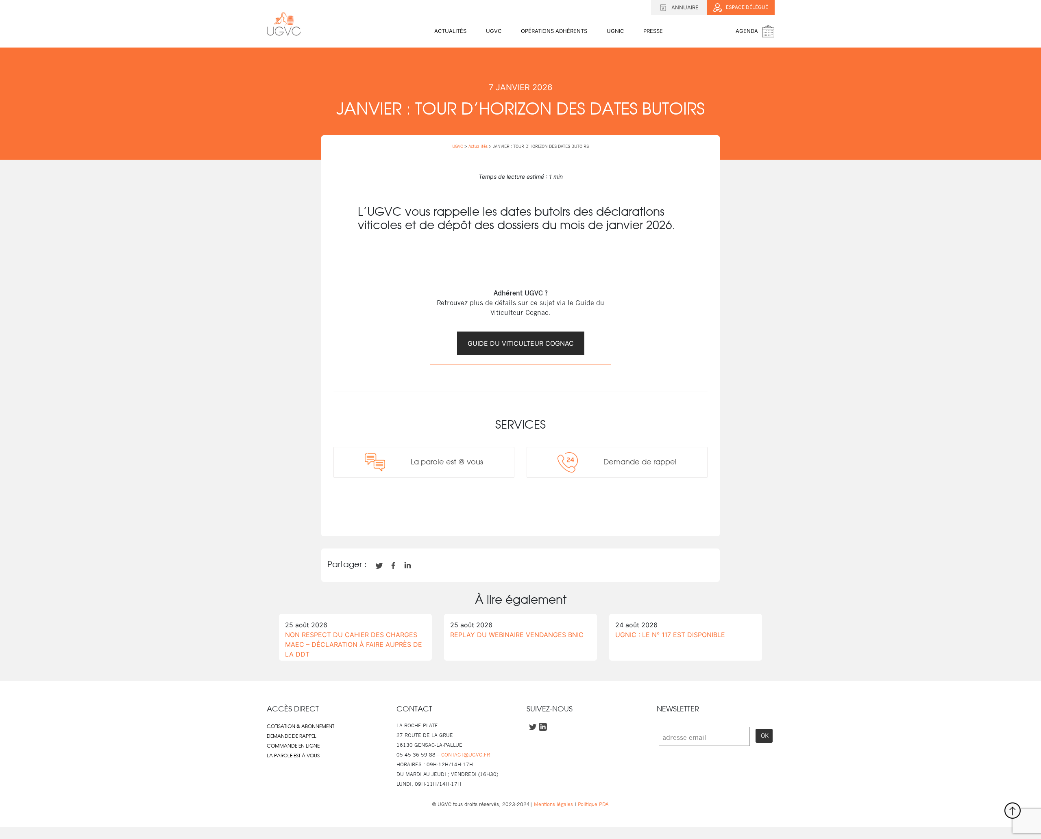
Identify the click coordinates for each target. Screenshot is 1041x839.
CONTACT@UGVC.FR (465, 755)
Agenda (747, 31)
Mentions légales (553, 804)
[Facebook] (493, 512)
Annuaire (685, 7)
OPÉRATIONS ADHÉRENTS (554, 31)
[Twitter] (507, 512)
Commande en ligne (293, 746)
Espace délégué (747, 7)
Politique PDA (592, 804)
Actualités (450, 31)
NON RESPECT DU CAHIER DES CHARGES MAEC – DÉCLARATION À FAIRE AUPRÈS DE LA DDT (353, 644)
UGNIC (615, 31)
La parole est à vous (293, 755)
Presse (653, 31)
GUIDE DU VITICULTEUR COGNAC (521, 343)
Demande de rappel (291, 736)
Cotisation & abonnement (300, 726)
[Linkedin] (520, 512)
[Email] (534, 512)
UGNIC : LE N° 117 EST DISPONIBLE (670, 635)
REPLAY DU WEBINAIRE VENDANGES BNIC (517, 635)
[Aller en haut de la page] (1012, 810)
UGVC (493, 31)
